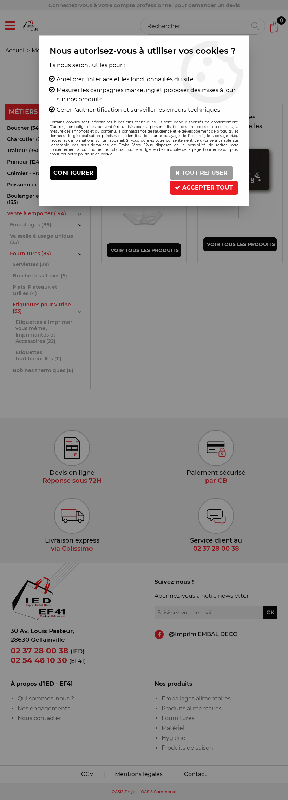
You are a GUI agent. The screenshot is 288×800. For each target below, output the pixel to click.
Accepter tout (207, 187)
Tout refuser (204, 172)
